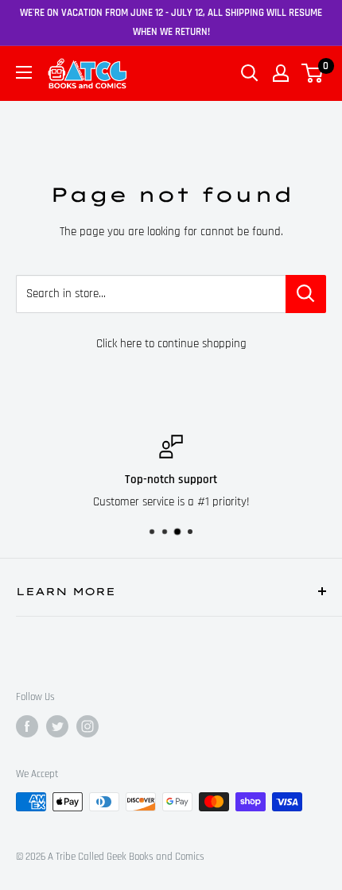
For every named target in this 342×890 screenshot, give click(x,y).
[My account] (281, 73)
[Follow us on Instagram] (87, 726)
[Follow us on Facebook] (27, 726)
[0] (313, 73)
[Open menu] (24, 72)
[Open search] (249, 73)
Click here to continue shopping (171, 343)
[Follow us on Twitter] (57, 726)
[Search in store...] (306, 294)
